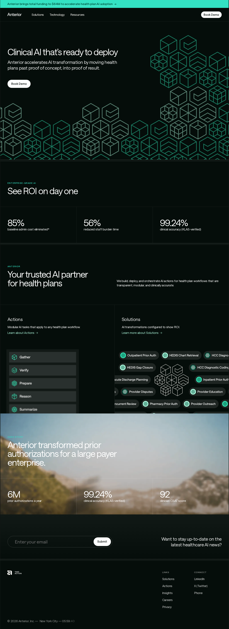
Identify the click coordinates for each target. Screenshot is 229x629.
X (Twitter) (201, 586)
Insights (167, 593)
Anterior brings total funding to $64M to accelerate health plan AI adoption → (61, 4)
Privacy (167, 607)
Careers (167, 600)
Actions (167, 586)
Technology (57, 14)
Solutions (38, 14)
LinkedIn (199, 579)
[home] (14, 14)
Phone (198, 593)
